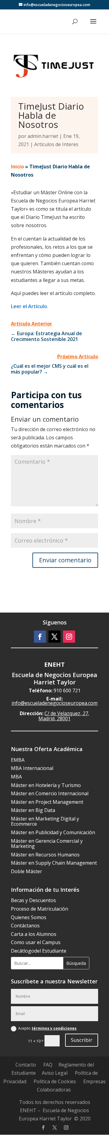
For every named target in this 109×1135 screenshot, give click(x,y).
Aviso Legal (55, 1073)
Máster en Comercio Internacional (49, 793)
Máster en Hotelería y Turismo (46, 785)
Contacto (25, 1064)
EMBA (18, 760)
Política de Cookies (55, 1081)
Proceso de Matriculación (39, 908)
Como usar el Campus (36, 942)
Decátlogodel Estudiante (38, 950)
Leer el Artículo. (29, 306)
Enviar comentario (65, 560)
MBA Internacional (32, 768)
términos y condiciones (54, 1028)
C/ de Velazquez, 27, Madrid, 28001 (63, 716)
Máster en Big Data (33, 810)
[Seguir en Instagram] (69, 637)
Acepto (47, 1028)
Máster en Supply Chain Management (54, 862)
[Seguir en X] (54, 637)
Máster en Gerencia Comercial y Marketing (47, 844)
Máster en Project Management (47, 802)
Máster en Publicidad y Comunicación (53, 832)
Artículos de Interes (56, 144)
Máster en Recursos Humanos (45, 854)
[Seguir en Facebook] (40, 637)
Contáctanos (25, 925)
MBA (16, 776)
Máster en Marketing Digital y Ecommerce (45, 821)
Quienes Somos (28, 917)
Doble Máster (26, 871)
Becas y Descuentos (33, 900)
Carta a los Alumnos (33, 934)
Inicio (17, 166)
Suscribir (81, 1039)
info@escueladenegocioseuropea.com (54, 703)
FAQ (47, 1064)
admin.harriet (43, 136)
